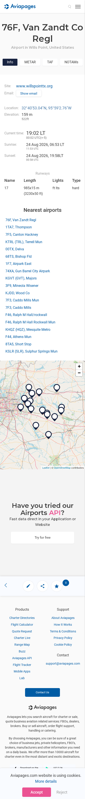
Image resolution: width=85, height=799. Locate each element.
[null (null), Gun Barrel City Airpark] (36, 426)
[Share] (42, 586)
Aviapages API (22, 658)
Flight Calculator (22, 624)
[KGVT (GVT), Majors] (39, 392)
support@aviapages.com (63, 663)
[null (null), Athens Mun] (48, 435)
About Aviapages (63, 618)
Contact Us (42, 692)
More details (46, 781)
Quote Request (22, 631)
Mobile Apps (22, 671)
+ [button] (79, 366)
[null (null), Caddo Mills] (32, 394)
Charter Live (22, 638)
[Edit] (28, 586)
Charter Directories (22, 618)
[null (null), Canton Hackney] (47, 415)
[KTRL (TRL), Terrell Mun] (31, 409)
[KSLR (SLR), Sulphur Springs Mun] (57, 388)
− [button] (79, 373)
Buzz (22, 651)
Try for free (43, 538)
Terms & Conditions (63, 631)
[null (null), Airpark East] (28, 404)
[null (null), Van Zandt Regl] (42, 411)
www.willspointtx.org (34, 86)
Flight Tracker (22, 665)
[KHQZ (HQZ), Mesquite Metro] (21, 408)
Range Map (22, 644)
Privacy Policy (63, 638)
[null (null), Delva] (55, 417)
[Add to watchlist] (56, 586)
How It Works (63, 624)
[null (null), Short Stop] (29, 388)
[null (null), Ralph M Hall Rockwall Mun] (24, 399)
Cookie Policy (63, 644)
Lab (22, 678)
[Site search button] (69, 6)
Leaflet (45, 467)
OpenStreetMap (62, 467)
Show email (28, 93)
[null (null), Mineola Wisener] (61, 411)
